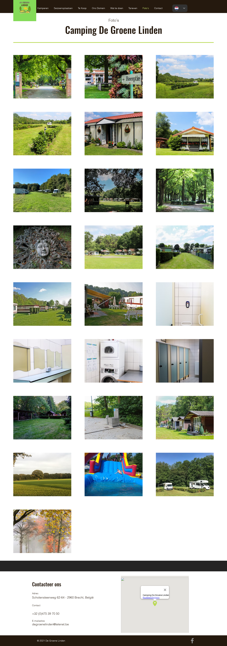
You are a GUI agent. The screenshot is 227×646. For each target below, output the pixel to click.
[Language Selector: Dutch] (179, 8)
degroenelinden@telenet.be (50, 624)
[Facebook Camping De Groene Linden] (192, 640)
